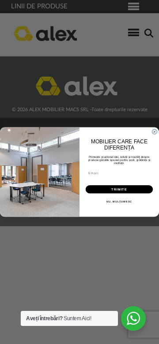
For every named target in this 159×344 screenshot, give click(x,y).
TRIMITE (119, 189)
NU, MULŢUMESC (119, 201)
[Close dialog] (154, 131)
